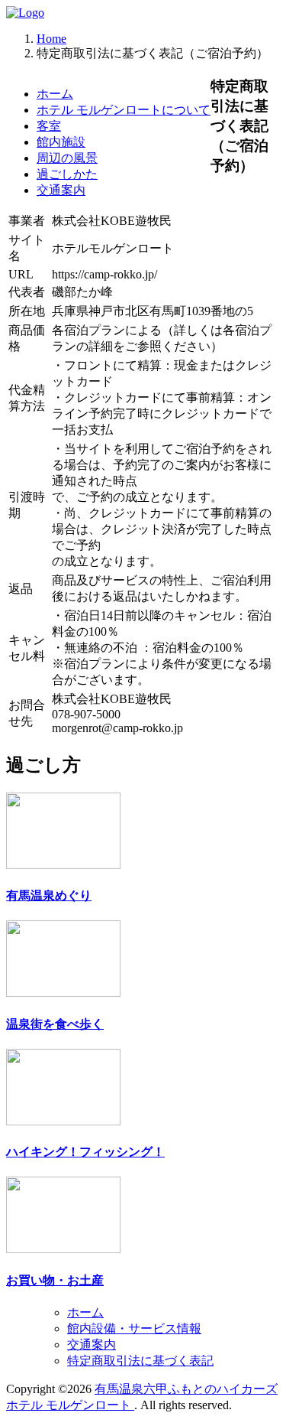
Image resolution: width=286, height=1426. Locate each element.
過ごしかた (67, 174)
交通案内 (61, 190)
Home (51, 38)
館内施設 (61, 141)
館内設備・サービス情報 (134, 1328)
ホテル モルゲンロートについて (123, 109)
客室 (49, 125)
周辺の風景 (67, 157)
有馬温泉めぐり (49, 895)
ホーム (55, 93)
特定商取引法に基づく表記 (140, 1360)
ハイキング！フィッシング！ (85, 1151)
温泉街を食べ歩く (55, 1023)
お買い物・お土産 (55, 1280)
